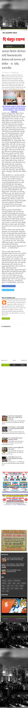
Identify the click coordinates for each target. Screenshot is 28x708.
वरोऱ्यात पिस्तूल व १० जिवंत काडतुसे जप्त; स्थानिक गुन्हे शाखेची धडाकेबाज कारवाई (16, 428)
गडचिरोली (4, 583)
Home (14, 360)
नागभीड (8, 586)
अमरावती (4, 581)
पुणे (12, 586)
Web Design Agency (11, 619)
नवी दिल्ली (23, 583)
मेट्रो (12, 588)
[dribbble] (17, 28)
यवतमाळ (16, 588)
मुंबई (8, 588)
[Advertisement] (14, 13)
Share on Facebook (10, 286)
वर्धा (3, 591)
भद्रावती (21, 586)
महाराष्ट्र (3, 588)
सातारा (7, 591)
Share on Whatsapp (10, 294)
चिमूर (18, 583)
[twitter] (10, 28)
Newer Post (4, 360)
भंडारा (17, 586)
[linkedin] (19, 28)
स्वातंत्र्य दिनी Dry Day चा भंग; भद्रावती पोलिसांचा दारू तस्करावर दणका (15, 458)
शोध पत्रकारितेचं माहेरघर (9, 33)
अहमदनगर (10, 581)
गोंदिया (9, 583)
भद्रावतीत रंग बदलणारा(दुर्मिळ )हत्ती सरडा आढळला (15, 448)
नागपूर (3, 586)
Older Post (24, 360)
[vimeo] (13, 28)
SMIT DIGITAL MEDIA (14, 620)
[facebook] (8, 28)
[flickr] (15, 28)
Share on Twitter (9, 290)
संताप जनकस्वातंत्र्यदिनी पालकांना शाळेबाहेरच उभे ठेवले (15, 439)
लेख (21, 588)
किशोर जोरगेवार (17, 581)
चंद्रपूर (14, 583)
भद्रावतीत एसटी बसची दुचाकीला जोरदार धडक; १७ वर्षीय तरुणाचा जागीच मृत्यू (15, 417)
